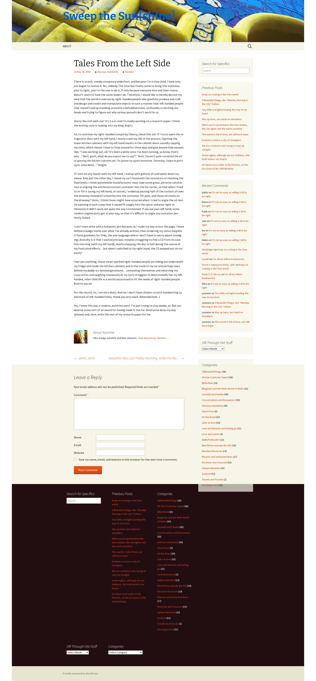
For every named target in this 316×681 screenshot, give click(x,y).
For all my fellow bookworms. (229, 259)
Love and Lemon (211, 434)
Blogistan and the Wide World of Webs (223, 388)
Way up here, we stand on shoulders (222, 119)
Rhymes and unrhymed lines (217, 456)
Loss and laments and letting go (219, 428)
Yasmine (129, 71)
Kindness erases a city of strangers (221, 140)
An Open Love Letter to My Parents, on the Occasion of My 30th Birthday (129, 597)
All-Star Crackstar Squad (215, 377)
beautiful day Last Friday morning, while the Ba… (146, 358)
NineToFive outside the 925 (216, 445)
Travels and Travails (212, 479)
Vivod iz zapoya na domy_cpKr (218, 264)
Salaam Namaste (211, 468)
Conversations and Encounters (218, 400)
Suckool (206, 473)
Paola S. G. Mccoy (211, 274)
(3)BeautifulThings (211, 371)
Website (79, 453)
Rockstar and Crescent (214, 462)
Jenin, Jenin (84, 358)
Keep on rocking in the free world (220, 94)
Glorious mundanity (107, 71)
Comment (81, 395)
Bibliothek (207, 383)
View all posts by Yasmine (153, 338)
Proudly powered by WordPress (80, 673)
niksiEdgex (208, 249)
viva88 (205, 259)
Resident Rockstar (212, 451)
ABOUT (67, 46)
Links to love (209, 422)
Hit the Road (208, 417)
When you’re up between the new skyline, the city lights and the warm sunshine (128, 542)
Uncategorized (210, 485)
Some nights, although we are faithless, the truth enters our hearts (128, 584)
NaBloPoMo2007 (210, 439)
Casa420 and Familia (213, 394)
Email (77, 445)
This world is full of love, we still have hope (225, 134)
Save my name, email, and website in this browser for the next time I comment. (128, 459)
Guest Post (208, 411)
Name (77, 437)
